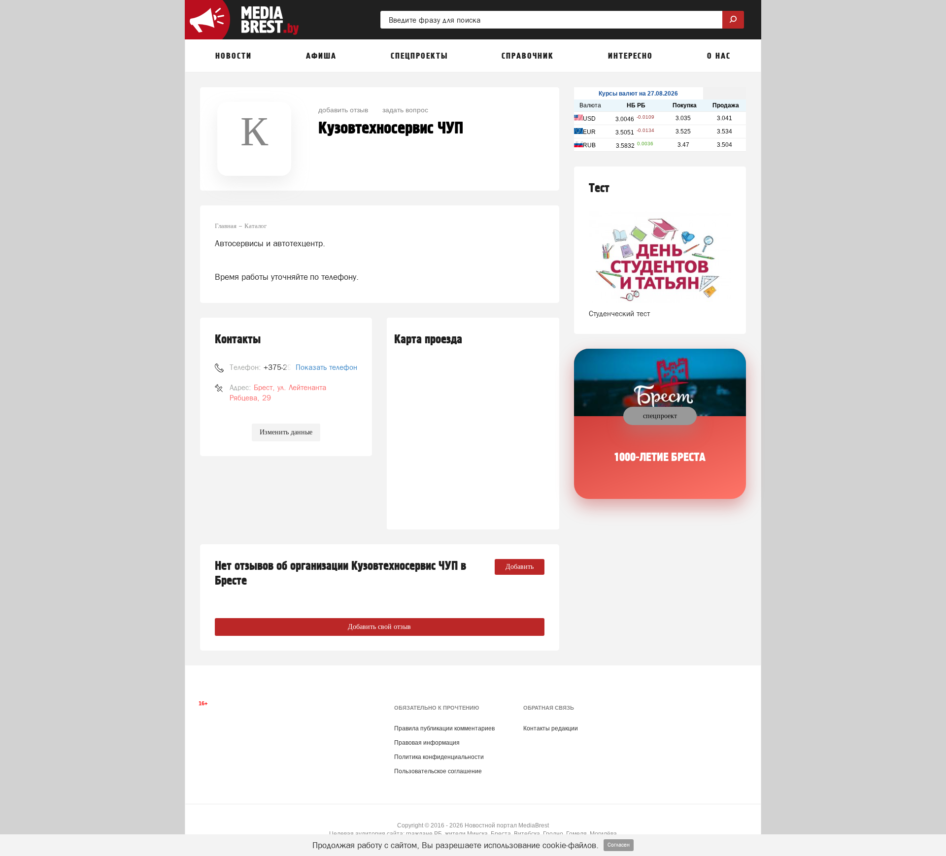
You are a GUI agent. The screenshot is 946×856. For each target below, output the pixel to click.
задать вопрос (405, 109)
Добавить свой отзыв (379, 626)
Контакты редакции (550, 728)
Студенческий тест (619, 313)
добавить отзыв (343, 109)
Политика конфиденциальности (439, 757)
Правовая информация (427, 742)
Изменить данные (286, 432)
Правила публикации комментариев (444, 728)
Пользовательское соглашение (438, 771)
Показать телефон (326, 367)
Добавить (520, 566)
